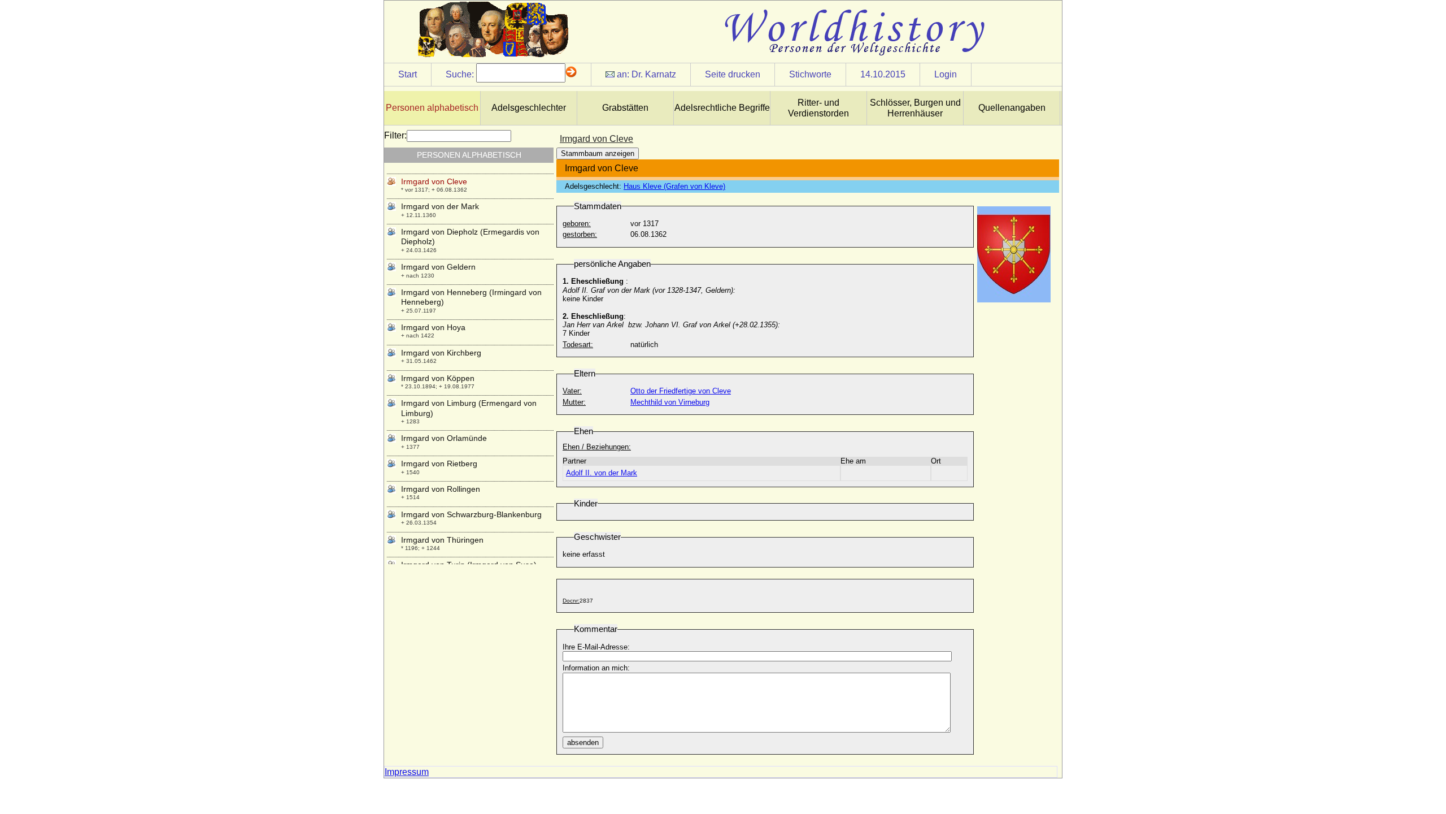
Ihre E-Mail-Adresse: (596, 647)
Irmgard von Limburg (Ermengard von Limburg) (469, 408)
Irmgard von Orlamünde (444, 438)
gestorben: (580, 234)
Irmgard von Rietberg (439, 463)
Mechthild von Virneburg (669, 402)
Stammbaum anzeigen (597, 153)
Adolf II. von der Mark (601, 473)
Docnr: (571, 600)
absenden (583, 742)
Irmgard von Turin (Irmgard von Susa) (469, 564)
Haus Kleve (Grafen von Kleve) (674, 186)
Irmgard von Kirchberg (441, 352)
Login (945, 74)
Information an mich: (596, 668)
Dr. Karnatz (653, 74)
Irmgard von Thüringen (442, 539)
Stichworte (810, 74)
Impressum (407, 772)
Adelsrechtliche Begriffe (722, 107)
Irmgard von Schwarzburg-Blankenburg (471, 514)
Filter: (395, 135)
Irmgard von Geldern (438, 266)
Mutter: (574, 402)
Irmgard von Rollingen (440, 488)
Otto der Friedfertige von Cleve (680, 391)
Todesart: (578, 344)
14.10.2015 (882, 74)
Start (407, 74)
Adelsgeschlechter (528, 107)
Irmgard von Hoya (433, 327)
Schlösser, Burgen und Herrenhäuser (915, 108)
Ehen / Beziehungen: (597, 447)
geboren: (577, 223)
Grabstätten (625, 107)
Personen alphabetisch (432, 107)
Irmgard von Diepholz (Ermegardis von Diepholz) (470, 236)
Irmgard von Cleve (434, 181)
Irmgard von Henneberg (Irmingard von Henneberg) (471, 297)
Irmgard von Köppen (437, 378)
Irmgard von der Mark (440, 206)
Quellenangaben (1012, 107)
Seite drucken (732, 74)
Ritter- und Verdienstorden (818, 108)
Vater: (572, 391)
